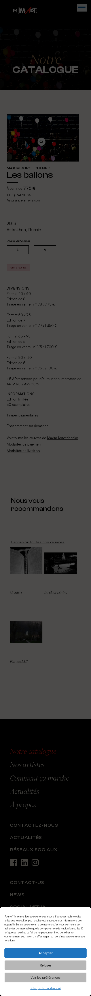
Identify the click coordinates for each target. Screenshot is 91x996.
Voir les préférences (45, 977)
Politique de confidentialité (45, 988)
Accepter (46, 953)
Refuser (45, 965)
